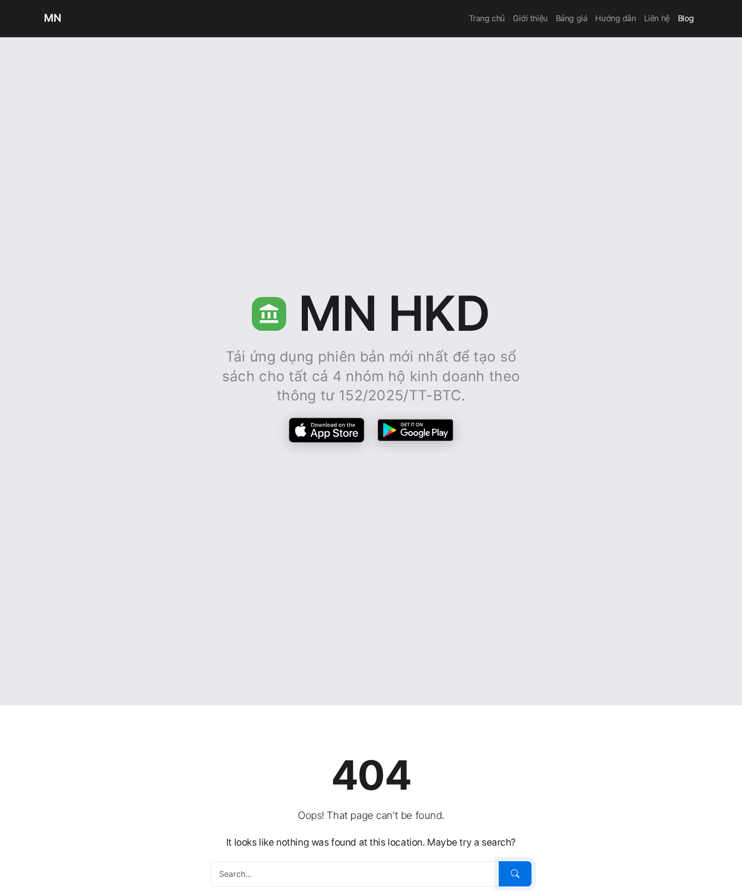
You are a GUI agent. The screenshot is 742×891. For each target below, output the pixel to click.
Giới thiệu (530, 18)
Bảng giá (572, 18)
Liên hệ (657, 18)
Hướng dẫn (615, 18)
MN (52, 18)
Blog (686, 18)
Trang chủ (487, 18)
